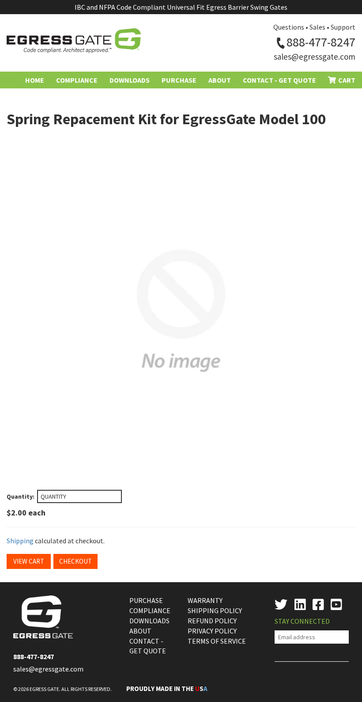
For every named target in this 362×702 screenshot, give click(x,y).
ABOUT (140, 630)
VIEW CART (28, 561)
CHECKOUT (75, 561)
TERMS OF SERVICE (217, 641)
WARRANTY (205, 600)
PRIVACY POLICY (212, 630)
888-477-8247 (321, 42)
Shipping (20, 540)
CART (346, 80)
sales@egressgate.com (314, 56)
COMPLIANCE (149, 610)
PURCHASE (146, 600)
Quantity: (20, 496)
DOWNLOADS (149, 620)
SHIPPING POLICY (215, 610)
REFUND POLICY (212, 620)
